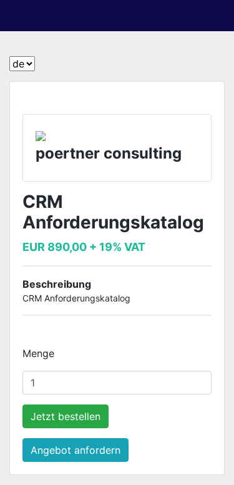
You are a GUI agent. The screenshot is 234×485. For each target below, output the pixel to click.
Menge (38, 353)
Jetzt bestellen (65, 416)
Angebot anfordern (75, 450)
